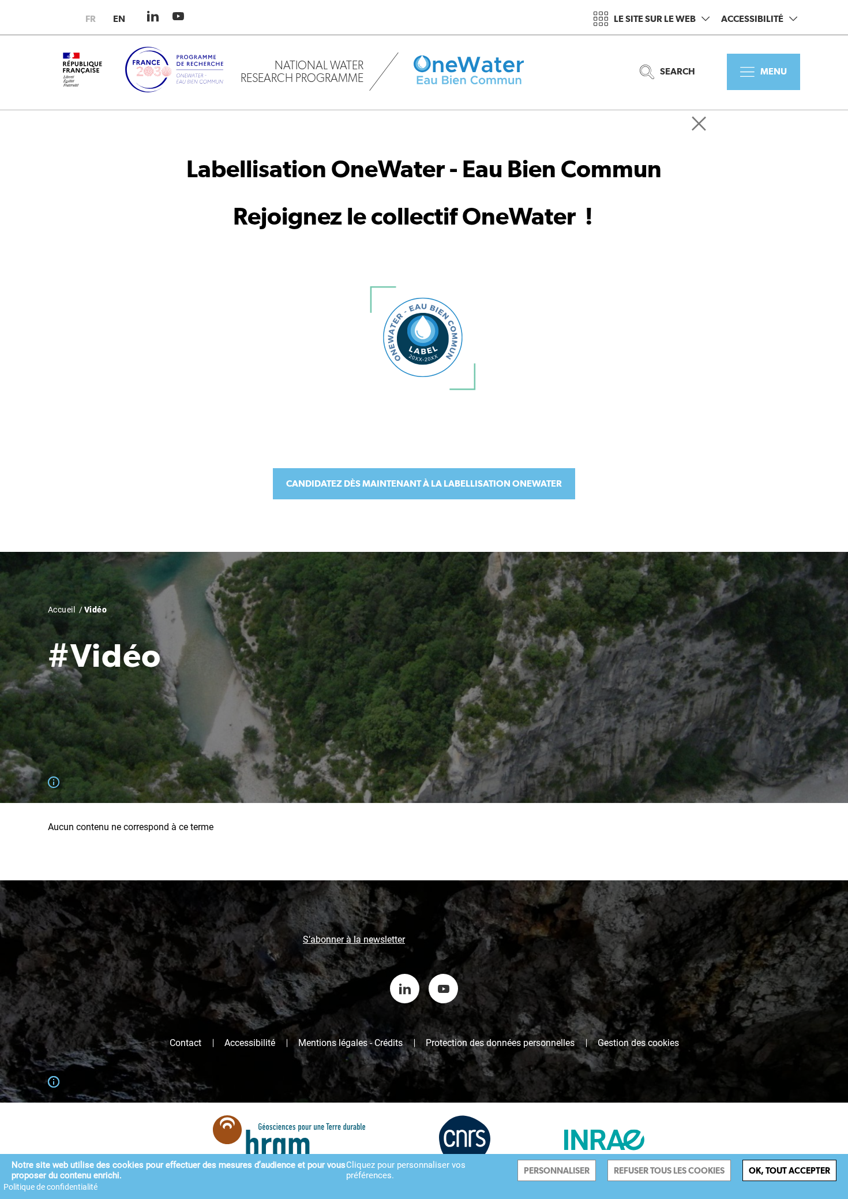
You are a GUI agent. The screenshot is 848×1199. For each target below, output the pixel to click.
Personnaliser (557, 1170)
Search (677, 71)
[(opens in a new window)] (279, 1148)
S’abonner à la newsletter (354, 939)
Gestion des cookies (638, 1043)
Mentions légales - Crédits (350, 1043)
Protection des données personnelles (500, 1043)
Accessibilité (752, 18)
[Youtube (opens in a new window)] (178, 16)
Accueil (61, 609)
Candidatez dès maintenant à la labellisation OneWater (424, 483)
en (119, 18)
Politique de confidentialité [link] (50, 1186)
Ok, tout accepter (789, 1170)
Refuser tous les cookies (669, 1170)
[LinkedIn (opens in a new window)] (153, 16)
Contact (185, 1043)
